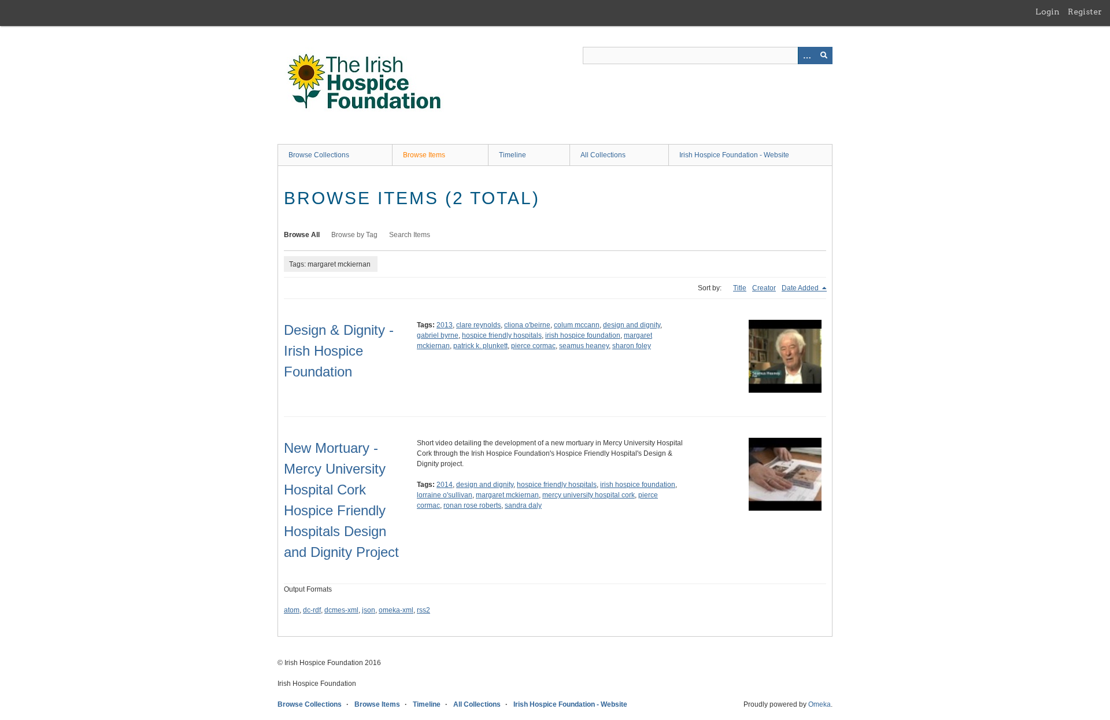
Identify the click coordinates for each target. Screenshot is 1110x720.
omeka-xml (396, 610)
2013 (444, 325)
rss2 (423, 610)
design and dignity (631, 325)
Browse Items (424, 155)
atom (291, 610)
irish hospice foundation (582, 335)
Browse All (302, 235)
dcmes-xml (341, 610)
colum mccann (577, 325)
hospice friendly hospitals (502, 335)
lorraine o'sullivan (444, 495)
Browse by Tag (354, 235)
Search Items (409, 235)
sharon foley (631, 346)
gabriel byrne (437, 335)
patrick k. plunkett (480, 346)
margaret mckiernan (507, 495)
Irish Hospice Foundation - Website (734, 155)
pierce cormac (533, 346)
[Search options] (806, 55)
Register (1085, 11)
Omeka (819, 704)
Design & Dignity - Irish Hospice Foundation (339, 350)
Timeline (512, 155)
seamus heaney (584, 346)
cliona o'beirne (527, 325)
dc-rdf (312, 610)
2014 (444, 485)
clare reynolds (478, 325)
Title (739, 288)
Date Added (801, 288)
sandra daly (523, 505)
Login (1047, 11)
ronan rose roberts (472, 505)
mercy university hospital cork (588, 495)
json (368, 610)
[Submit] (823, 55)
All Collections (603, 155)
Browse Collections (318, 155)
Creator (764, 288)
